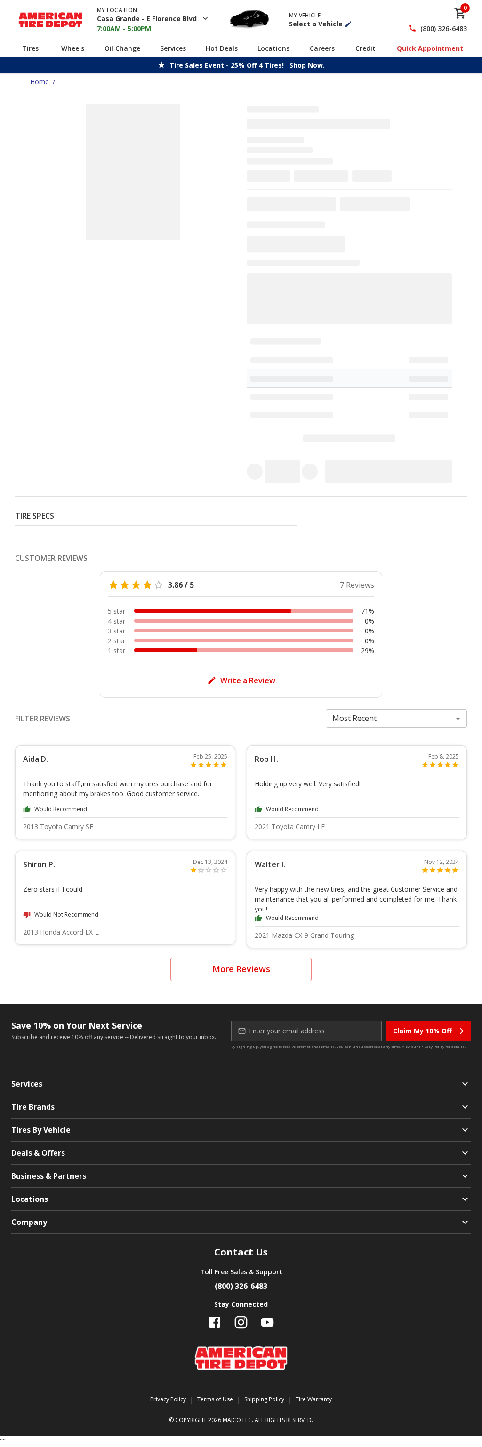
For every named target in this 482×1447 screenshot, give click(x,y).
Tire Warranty (314, 1399)
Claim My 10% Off (422, 1030)
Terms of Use (215, 1399)
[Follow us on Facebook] (214, 1322)
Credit (365, 48)
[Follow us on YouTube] (267, 1322)
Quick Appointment (430, 48)
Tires (30, 48)
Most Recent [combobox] (354, 718)
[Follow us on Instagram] (241, 1322)
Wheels (72, 48)
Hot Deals (222, 48)
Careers (322, 48)
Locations (273, 48)
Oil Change (122, 48)
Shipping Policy (264, 1399)
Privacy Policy (431, 1046)
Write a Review (247, 680)
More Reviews (241, 969)
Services (173, 48)
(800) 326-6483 (443, 28)
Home (39, 81)
